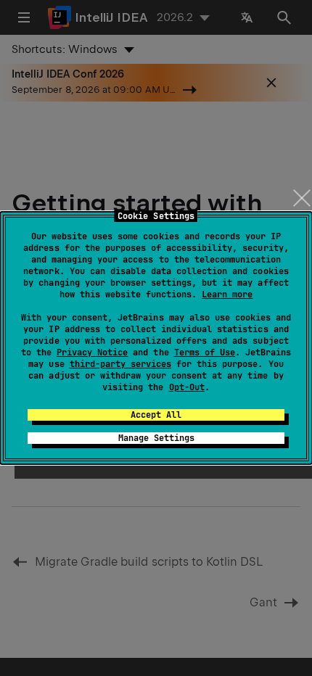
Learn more (227, 294)
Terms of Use (204, 352)
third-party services (120, 364)
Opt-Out (187, 387)
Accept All (156, 415)
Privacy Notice (92, 352)
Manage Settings (156, 438)
